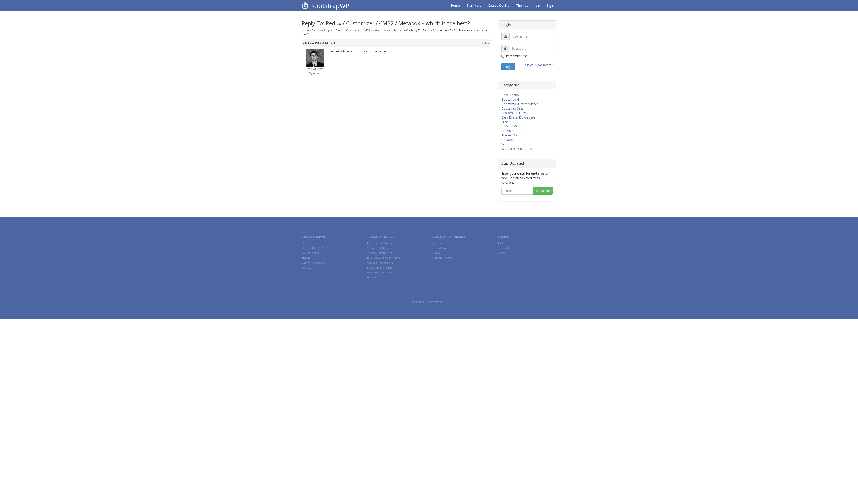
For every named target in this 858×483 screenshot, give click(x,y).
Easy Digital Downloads (518, 117)
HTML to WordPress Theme (383, 257)
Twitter (502, 243)
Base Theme (510, 95)
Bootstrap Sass (512, 108)
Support (329, 30)
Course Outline (498, 5)
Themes (522, 5)
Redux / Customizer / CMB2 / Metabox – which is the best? (372, 30)
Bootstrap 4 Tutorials (379, 267)
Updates (507, 140)
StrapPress (438, 243)
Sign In (551, 5)
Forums (316, 30)
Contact (306, 267)
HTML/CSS (509, 126)
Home (455, 5)
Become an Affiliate (313, 262)
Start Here (474, 5)
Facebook (503, 248)
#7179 (485, 42)
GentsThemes (440, 248)
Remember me (517, 56)
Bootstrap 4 (510, 99)
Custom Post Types (378, 248)
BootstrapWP (328, 5)
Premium (508, 131)
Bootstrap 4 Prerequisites (519, 104)
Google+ (503, 252)
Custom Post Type (514, 113)
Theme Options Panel (380, 252)
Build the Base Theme (380, 243)
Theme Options (512, 135)
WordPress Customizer (518, 148)
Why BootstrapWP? (313, 248)
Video (505, 144)
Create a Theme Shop (380, 262)
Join (537, 5)
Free (504, 122)
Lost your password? (538, 65)
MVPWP (437, 252)
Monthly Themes (442, 257)
